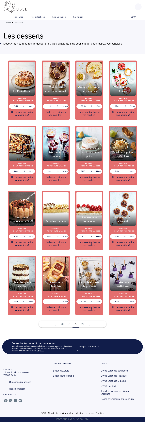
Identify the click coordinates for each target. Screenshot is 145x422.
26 (82, 324)
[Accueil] (15, 6)
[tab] (7, 16)
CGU (43, 413)
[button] (22, 90)
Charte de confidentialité (60, 413)
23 (62, 324)
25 (76, 324)
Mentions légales (84, 413)
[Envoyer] (134, 346)
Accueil (8, 23)
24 (69, 324)
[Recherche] (138, 6)
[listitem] (5, 400)
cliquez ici (40, 351)
